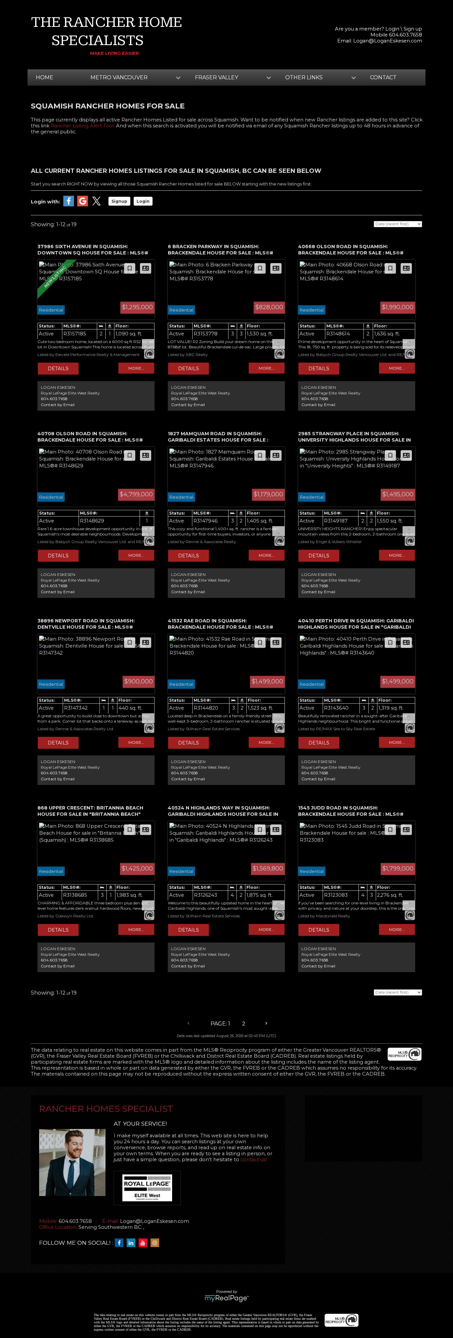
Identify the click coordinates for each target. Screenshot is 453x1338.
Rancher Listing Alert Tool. (83, 126)
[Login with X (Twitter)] (96, 205)
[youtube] (145, 1243)
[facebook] (121, 1243)
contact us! (253, 1159)
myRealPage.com (226, 1298)
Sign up (413, 29)
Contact (383, 77)
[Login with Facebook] (68, 205)
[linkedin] (133, 1243)
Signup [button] (119, 201)
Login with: (45, 202)
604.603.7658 (54, 398)
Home (44, 77)
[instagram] (156, 1243)
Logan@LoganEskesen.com (387, 41)
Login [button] (143, 201)
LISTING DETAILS (58, 369)
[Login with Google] (82, 205)
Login (392, 29)
